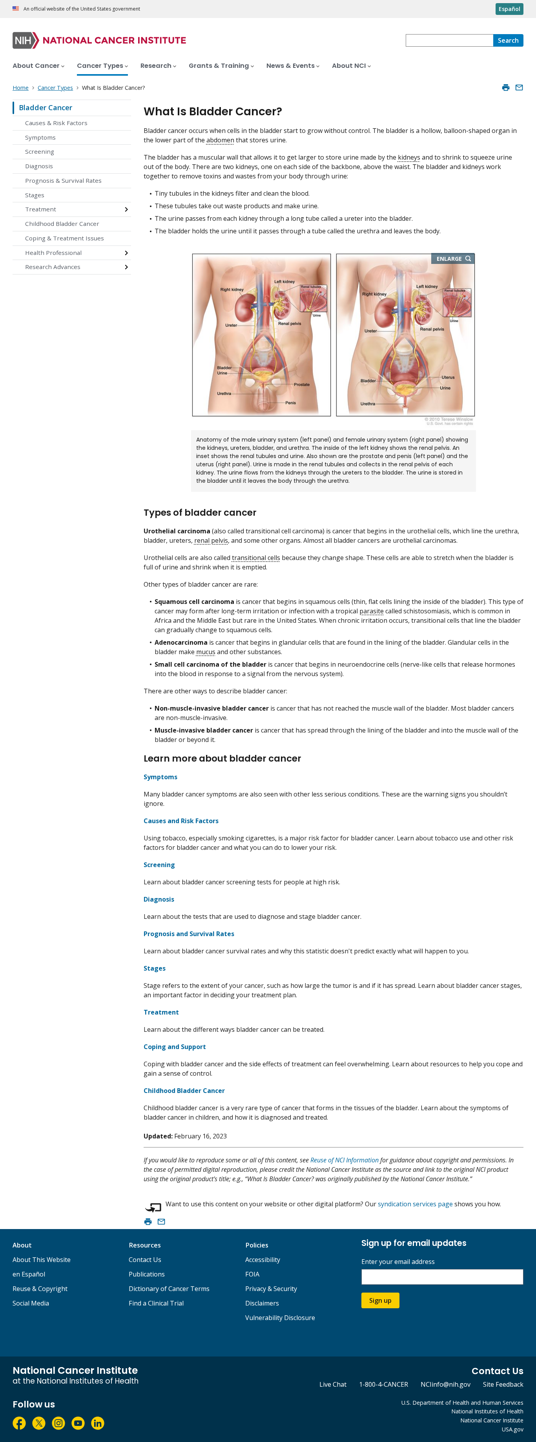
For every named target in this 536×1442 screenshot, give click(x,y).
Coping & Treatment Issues (64, 238)
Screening (39, 151)
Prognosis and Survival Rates (189, 933)
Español (509, 9)
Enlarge (449, 258)
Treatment (40, 209)
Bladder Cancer (45, 107)
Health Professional (53, 252)
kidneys (409, 157)
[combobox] (449, 40)
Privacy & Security (271, 1288)
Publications (147, 1274)
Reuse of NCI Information (344, 1160)
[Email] (519, 87)
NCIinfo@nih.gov (445, 1384)
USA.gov (512, 1429)
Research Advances (52, 267)
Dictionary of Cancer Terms (169, 1288)
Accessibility (262, 1259)
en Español (29, 1274)
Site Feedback (503, 1384)
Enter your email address (398, 1262)
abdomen (220, 140)
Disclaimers (262, 1303)
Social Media (31, 1303)
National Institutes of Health (487, 1411)
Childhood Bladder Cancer (62, 223)
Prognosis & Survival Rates (63, 180)
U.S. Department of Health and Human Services (462, 1402)
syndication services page (415, 1204)
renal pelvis (211, 540)
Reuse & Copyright (40, 1288)
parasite (371, 611)
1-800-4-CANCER (383, 1384)
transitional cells (256, 557)
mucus (205, 651)
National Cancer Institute (491, 1420)
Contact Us (145, 1259)
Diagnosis (39, 166)
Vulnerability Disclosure (280, 1317)
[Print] (505, 87)
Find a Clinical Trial (156, 1303)
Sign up (380, 1300)
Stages (34, 195)
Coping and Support (175, 1046)
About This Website (42, 1259)
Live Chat (332, 1384)
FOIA (252, 1274)
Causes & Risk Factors (56, 123)
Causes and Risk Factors (181, 820)
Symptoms (40, 137)
